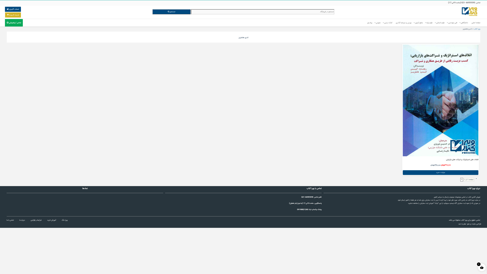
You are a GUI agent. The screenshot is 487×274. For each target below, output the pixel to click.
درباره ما (22, 220)
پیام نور (369, 22)
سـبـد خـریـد (14, 14)
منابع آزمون (419, 22)
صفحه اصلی (476, 22)
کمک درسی (388, 22)
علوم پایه (429, 22)
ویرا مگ (65, 220)
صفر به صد (462, 224)
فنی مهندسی (452, 22)
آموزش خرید (51, 220)
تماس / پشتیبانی (14, 22)
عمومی (378, 22)
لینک (436, 203)
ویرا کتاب (477, 29)
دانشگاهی (464, 22)
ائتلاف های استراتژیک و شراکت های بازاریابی (462, 159)
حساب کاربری (14, 9)
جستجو (172, 11)
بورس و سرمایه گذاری (403, 22)
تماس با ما (10, 220)
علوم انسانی (440, 22)
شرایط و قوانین (36, 220)
